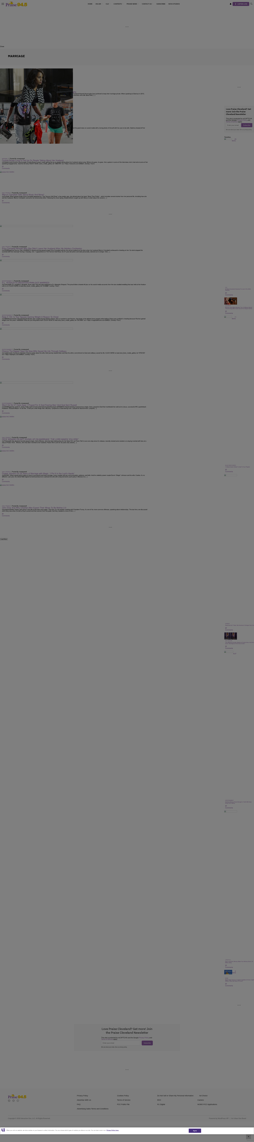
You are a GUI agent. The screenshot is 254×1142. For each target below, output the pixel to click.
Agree (195, 1131)
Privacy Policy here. (113, 1130)
